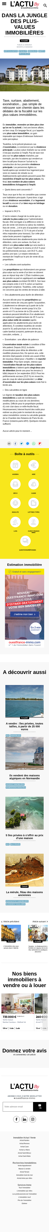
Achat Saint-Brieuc (24, 1153)
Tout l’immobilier (24, 1188)
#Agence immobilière (15, 784)
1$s (16, 1119)
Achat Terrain (24, 1172)
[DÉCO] (15, 484)
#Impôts (42, 51)
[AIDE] (33, 465)
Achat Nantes (24, 1140)
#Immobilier (32, 51)
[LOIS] (15, 522)
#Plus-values (24, 54)
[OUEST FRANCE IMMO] (33, 522)
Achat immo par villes (24, 1178)
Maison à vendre (24, 1169)
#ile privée (15, 844)
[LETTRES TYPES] (33, 503)
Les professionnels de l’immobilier (24, 1194)
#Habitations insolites (15, 787)
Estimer (24, 1203)
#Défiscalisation (11, 51)
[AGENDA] (15, 465)
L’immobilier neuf (24, 1197)
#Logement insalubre (15, 904)
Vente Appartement (24, 1166)
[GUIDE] (33, 484)
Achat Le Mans (24, 1150)
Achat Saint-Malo (24, 1156)
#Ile (7, 735)
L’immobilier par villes (24, 1191)
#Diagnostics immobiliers (17, 901)
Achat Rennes (24, 1143)
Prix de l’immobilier (24, 1200)
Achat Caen (24, 1147)
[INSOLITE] (15, 503)
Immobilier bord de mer (24, 1175)
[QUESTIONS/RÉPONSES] (25, 541)
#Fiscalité (23, 51)
